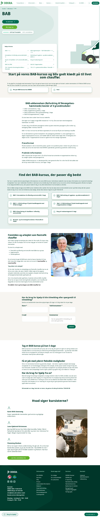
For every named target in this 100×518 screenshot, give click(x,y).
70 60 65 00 (18, 489)
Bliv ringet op (9, 27)
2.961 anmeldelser (27, 32)
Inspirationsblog (41, 488)
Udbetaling (83, 479)
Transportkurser (20, 3)
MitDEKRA (95, 3)
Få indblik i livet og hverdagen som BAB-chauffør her (24, 285)
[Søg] (89, 3)
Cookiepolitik (40, 494)
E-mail (24, 315)
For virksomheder (56, 477)
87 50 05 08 (19, 491)
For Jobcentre (55, 479)
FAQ (37, 479)
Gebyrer (38, 486)
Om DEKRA (81, 3)
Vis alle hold (9, 21)
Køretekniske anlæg (71, 482)
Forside (4, 8)
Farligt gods (72, 3)
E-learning (68, 479)
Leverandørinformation (43, 484)
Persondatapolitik (41, 492)
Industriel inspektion (60, 3)
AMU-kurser (10, 8)
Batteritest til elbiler (71, 486)
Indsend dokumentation (84, 476)
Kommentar (53, 315)
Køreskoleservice (70, 484)
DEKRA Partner (69, 475)
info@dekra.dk (12, 493)
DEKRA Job (68, 477)
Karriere (38, 477)
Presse (38, 482)
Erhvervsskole (31, 3)
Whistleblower (40, 490)
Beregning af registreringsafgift (70, 488)
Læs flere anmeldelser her (18, 458)
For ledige (54, 475)
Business (49, 3)
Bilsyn (40, 3)
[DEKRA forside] (7, 3)
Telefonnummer (55, 306)
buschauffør (41, 261)
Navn (24, 306)
